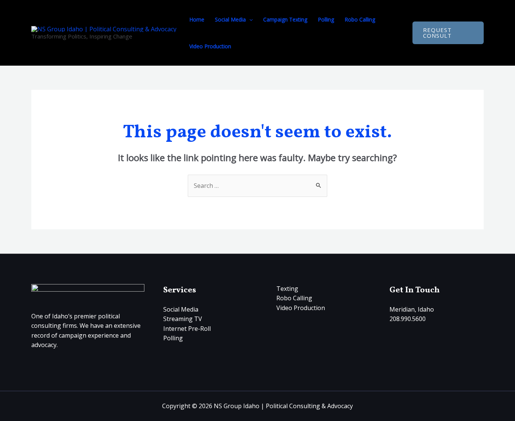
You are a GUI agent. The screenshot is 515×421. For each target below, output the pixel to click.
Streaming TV (182, 319)
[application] (249, 19)
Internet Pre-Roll (187, 328)
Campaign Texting (285, 19)
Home (196, 19)
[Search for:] (257, 185)
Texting (287, 288)
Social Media (230, 19)
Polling (326, 19)
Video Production (210, 46)
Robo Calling (360, 19)
